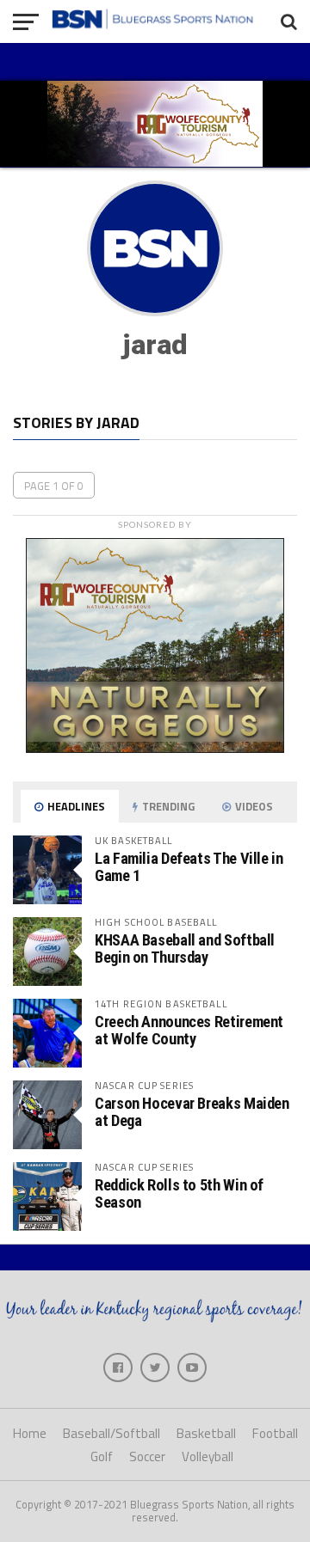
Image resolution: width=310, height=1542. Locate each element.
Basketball (206, 1433)
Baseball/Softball (111, 1433)
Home (29, 1433)
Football (275, 1433)
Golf (101, 1456)
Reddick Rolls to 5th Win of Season (179, 1193)
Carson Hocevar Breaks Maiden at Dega (192, 1111)
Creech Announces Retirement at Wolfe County (189, 1030)
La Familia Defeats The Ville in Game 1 (189, 866)
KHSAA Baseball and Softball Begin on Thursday (185, 948)
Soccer (147, 1456)
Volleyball (207, 1456)
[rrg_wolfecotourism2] (155, 747)
